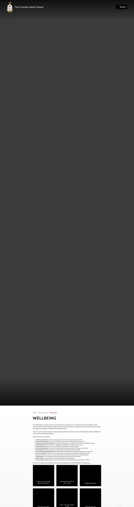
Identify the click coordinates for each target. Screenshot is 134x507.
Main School (43, 412)
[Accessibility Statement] (109, 7)
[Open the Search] (112, 7)
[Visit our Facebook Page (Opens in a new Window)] (101, 7)
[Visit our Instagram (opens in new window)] (105, 7)
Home (35, 412)
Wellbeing (53, 412)
